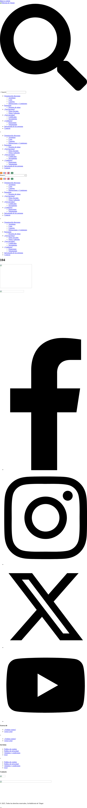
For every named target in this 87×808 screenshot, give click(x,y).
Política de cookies (10, 749)
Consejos (11, 102)
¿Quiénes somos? (10, 730)
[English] (9, 172)
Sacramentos (12, 119)
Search (3, 92)
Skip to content (5, 1)
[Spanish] (2, 172)
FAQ (6, 755)
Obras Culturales (14, 113)
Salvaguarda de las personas (13, 126)
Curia (10, 100)
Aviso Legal (8, 731)
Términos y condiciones (12, 753)
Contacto (7, 128)
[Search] (26, 175)
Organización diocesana (12, 96)
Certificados (12, 117)
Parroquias (7, 105)
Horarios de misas (14, 107)
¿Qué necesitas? (9, 115)
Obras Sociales (13, 111)
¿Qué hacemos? (9, 109)
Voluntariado (12, 124)
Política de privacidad (11, 751)
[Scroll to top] (1, 807)
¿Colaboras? (8, 121)
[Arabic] (12, 172)
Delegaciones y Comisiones (17, 103)
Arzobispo (11, 98)
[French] (5, 172)
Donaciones (12, 123)
